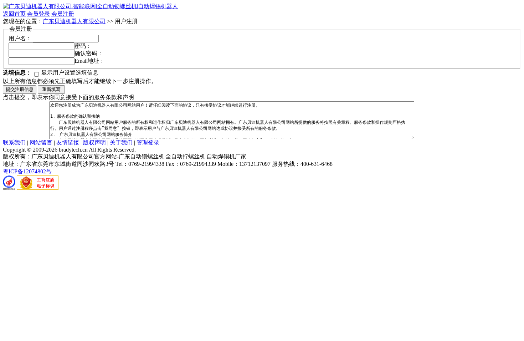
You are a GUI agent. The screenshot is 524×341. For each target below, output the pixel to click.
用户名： (20, 38)
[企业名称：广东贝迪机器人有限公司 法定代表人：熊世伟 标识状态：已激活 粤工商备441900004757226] (37, 188)
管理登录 (148, 142)
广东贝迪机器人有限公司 (74, 21)
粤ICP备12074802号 (27, 171)
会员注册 (62, 14)
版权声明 (94, 142)
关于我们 (121, 142)
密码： (83, 46)
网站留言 (41, 142)
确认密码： (89, 53)
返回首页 (14, 14)
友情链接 (67, 142)
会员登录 (38, 14)
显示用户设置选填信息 (69, 73)
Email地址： (90, 61)
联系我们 (14, 142)
